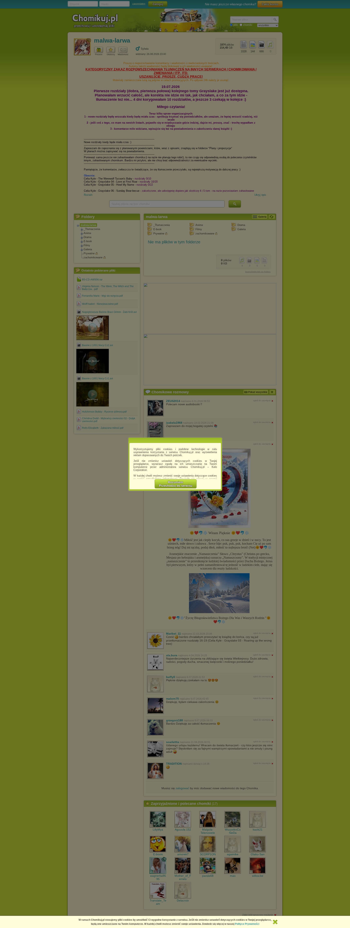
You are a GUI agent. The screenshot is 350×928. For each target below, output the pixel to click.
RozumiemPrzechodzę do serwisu (175, 483)
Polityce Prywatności (247, 924)
